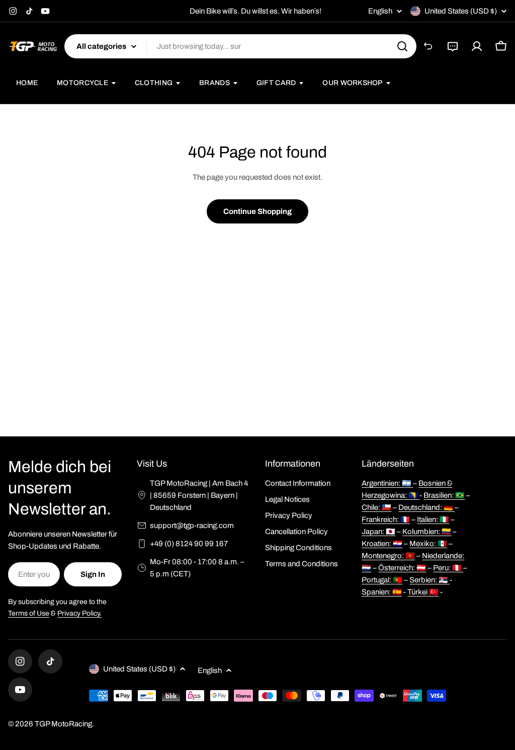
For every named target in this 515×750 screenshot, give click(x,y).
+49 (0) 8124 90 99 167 (189, 544)
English (380, 11)
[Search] (402, 46)
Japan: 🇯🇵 (378, 532)
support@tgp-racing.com (192, 525)
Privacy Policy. (79, 613)
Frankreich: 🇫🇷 (386, 519)
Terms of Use (28, 613)
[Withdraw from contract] (428, 46)
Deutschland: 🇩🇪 (426, 507)
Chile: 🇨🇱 (376, 507)
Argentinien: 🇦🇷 (387, 483)
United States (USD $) (460, 11)
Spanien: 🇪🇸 (382, 592)
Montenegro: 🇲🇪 (388, 556)
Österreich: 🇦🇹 (402, 568)
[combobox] (240, 46)
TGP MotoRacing (63, 724)
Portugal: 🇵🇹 (382, 580)
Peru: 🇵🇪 (448, 568)
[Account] (477, 46)
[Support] (453, 46)
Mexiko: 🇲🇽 (428, 544)
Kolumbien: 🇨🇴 (426, 532)
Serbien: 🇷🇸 (429, 580)
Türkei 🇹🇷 (423, 592)
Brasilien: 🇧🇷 (444, 495)
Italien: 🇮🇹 (433, 519)
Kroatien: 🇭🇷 (382, 544)
